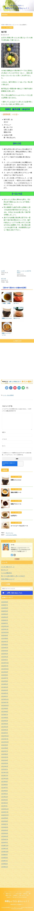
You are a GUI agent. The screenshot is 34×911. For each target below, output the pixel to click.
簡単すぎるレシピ (10, 893)
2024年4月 (4, 687)
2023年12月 (5, 699)
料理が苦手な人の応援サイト (17, 904)
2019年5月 (4, 867)
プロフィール (12, 892)
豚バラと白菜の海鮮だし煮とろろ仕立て (13, 576)
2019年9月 (4, 854)
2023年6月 (4, 717)
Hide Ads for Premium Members (19, 897)
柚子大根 (3, 278)
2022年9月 (4, 745)
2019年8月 (4, 858)
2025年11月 (4, 629)
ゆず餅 (3, 271)
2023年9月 (4, 708)
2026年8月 (4, 602)
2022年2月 (4, 766)
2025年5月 (4, 647)
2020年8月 (4, 821)
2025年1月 (4, 660)
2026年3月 (4, 617)
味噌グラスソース (16, 504)
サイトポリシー (20, 892)
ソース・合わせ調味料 (8, 395)
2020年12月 (5, 809)
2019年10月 (4, 851)
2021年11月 (4, 775)
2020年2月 (4, 839)
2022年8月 (4, 748)
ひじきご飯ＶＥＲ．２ (7, 567)
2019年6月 (4, 864)
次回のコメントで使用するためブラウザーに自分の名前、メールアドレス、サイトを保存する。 (16, 453)
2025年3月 (4, 654)
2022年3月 (4, 763)
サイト (4, 446)
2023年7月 (4, 714)
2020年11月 (4, 812)
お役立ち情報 (18, 893)
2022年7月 (4, 751)
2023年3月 (4, 727)
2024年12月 (5, 663)
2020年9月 (4, 818)
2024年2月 (4, 693)
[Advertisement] (17, 251)
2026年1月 (4, 623)
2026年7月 (4, 605)
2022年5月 (4, 757)
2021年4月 (4, 797)
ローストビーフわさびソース (19, 526)
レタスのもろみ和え (11, 535)
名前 (3, 432)
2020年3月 (4, 836)
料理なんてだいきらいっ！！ (17, 8)
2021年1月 (4, 806)
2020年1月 (4, 842)
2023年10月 (5, 705)
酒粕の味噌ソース (16, 492)
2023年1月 (4, 733)
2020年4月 (4, 833)
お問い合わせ (22, 895)
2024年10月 (5, 669)
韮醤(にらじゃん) (16, 480)
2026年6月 (4, 608)
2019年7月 (4, 861)
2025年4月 (4, 650)
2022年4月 (4, 760)
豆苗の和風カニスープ (7, 579)
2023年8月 (4, 711)
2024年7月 (4, 678)
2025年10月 (5, 632)
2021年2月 (4, 803)
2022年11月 (4, 739)
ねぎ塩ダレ (14, 515)
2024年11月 (4, 666)
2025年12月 (5, 626)
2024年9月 (4, 672)
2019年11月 (4, 848)
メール (4, 439)
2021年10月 (4, 778)
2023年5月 (4, 720)
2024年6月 (4, 681)
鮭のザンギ (4, 570)
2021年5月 (4, 794)
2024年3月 (4, 690)
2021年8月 (4, 784)
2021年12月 (4, 772)
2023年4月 (4, 724)
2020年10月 (5, 815)
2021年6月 (4, 791)
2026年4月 (4, 614)
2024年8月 (4, 675)
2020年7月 (4, 824)
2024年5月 (4, 684)
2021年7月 (4, 787)
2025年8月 (4, 638)
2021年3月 (4, 800)
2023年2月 (4, 730)
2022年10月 (5, 742)
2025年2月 (4, 657)
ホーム (5, 892)
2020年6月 (4, 827)
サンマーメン (9, 533)
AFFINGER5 (19, 908)
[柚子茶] (19, 387)
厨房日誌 (25, 893)
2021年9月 (4, 781)
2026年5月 (4, 611)
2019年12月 (4, 845)
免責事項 (15, 895)
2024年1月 (4, 696)
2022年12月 (5, 736)
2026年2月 (4, 620)
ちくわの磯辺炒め (6, 573)
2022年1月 (4, 769)
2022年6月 (4, 754)
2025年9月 (4, 635)
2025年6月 (4, 644)
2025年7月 (4, 641)
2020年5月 (4, 830)
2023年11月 (4, 702)
